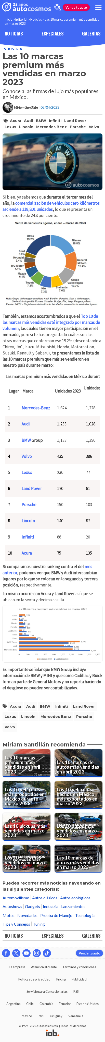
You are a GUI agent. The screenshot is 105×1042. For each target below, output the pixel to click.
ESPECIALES (52, 33)
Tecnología (85, 915)
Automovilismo (16, 897)
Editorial (21, 19)
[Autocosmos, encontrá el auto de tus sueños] (26, 7)
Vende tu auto (76, 7)
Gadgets (32, 906)
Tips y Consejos (16, 924)
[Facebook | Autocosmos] (6, 953)
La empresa (17, 967)
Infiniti (55, 120)
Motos (9, 915)
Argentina (13, 1004)
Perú (41, 1016)
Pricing (61, 979)
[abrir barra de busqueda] (58, 7)
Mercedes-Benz (36, 408)
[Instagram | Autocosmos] (37, 953)
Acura (15, 120)
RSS (75, 991)
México (27, 1016)
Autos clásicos (44, 897)
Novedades (27, 915)
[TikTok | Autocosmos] (47, 953)
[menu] (98, 7)
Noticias (36, 19)
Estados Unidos (87, 1004)
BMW (41, 120)
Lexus (10, 127)
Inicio (8, 19)
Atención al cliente (44, 967)
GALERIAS (91, 33)
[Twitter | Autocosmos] (16, 953)
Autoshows (12, 906)
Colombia (46, 1004)
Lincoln (26, 127)
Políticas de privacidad (34, 979)
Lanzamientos (73, 906)
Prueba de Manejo (56, 915)
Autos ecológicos (75, 897)
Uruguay (56, 1016)
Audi (28, 120)
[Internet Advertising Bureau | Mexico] (52, 1033)
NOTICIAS (14, 33)
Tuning (39, 924)
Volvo (94, 127)
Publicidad (79, 979)
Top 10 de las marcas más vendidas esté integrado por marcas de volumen (51, 322)
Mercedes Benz (51, 127)
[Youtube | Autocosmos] (26, 953)
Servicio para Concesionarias (47, 991)
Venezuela (75, 1016)
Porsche (78, 127)
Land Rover (75, 120)
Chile (30, 1004)
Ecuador (65, 1004)
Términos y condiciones (79, 967)
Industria (12, 49)
